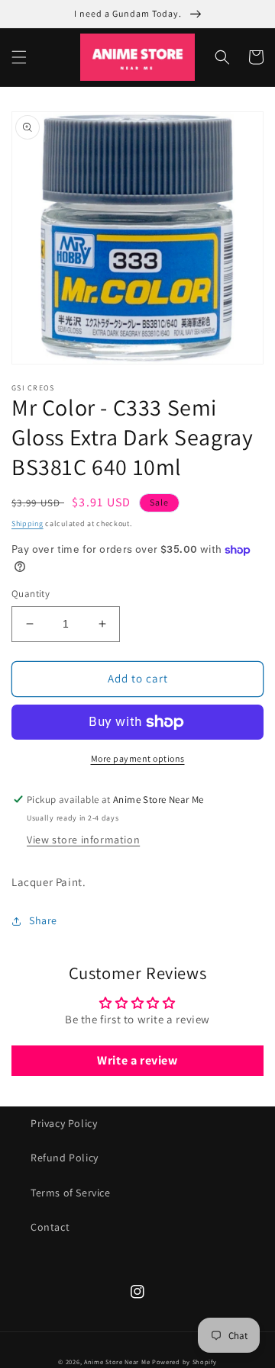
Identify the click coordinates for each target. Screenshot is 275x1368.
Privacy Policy (64, 1123)
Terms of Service (71, 1192)
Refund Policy (65, 1157)
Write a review (137, 1060)
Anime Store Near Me (117, 1361)
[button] (19, 57)
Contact (50, 1227)
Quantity (30, 593)
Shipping (27, 523)
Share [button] (43, 920)
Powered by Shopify (184, 1361)
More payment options (138, 758)
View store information (83, 839)
